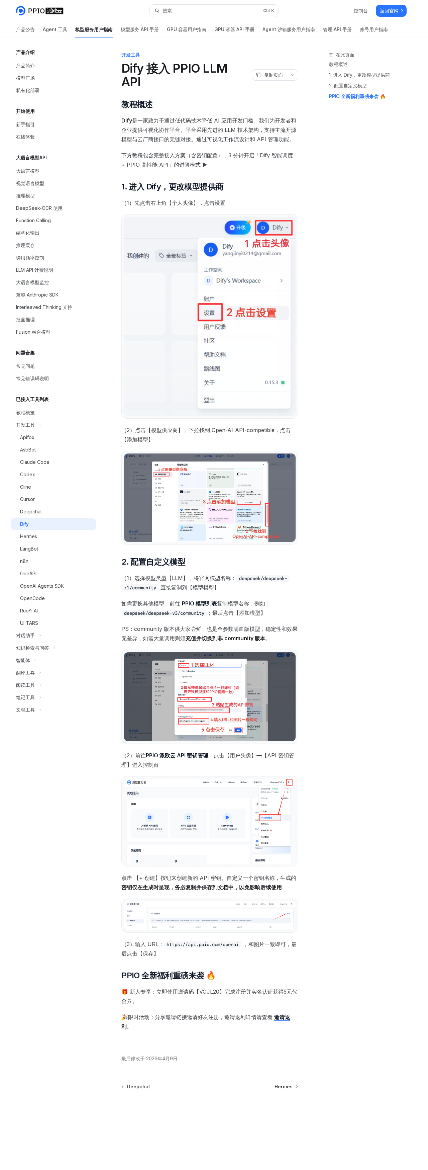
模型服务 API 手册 (140, 29)
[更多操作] (292, 75)
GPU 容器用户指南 (186, 29)
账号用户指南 (374, 29)
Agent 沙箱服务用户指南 (288, 29)
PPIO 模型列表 (199, 603)
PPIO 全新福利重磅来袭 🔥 (357, 96)
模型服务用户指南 (94, 29)
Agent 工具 (55, 29)
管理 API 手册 (337, 29)
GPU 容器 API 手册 (234, 29)
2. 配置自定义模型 (348, 85)
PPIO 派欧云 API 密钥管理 (177, 755)
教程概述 (338, 64)
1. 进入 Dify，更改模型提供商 (359, 75)
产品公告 (25, 29)
